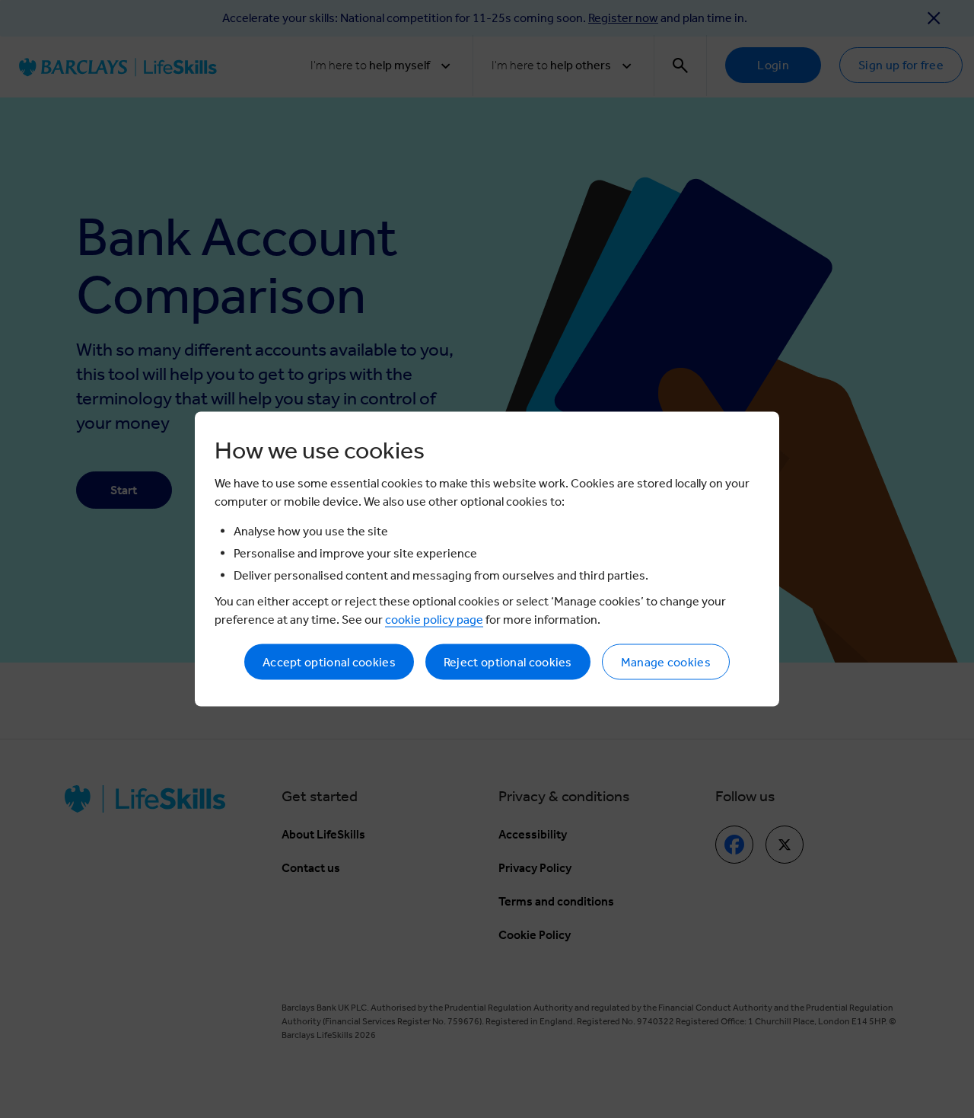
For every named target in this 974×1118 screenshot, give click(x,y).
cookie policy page (434, 619)
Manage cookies (666, 662)
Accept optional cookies (329, 662)
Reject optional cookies (508, 662)
